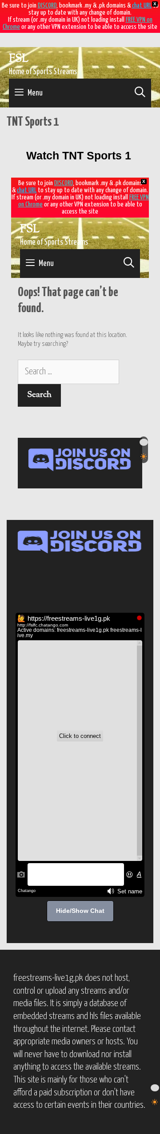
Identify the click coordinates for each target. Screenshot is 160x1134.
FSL (18, 59)
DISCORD (47, 5)
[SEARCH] (139, 93)
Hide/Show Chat (80, 910)
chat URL (142, 5)
